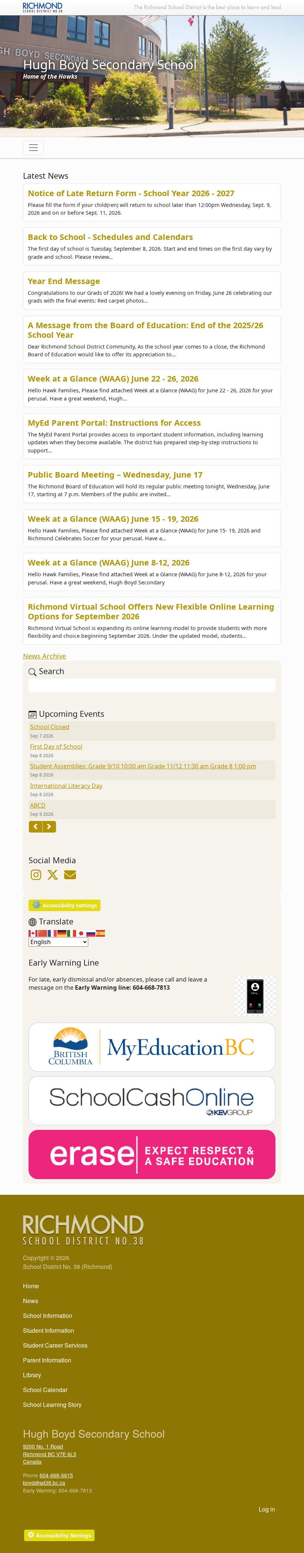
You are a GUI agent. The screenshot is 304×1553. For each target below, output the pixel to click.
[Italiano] (72, 933)
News (30, 1300)
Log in (267, 1509)
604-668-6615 (56, 1475)
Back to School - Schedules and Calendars (110, 236)
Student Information (48, 1330)
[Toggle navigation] (33, 147)
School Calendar (45, 1389)
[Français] (52, 933)
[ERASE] (152, 1156)
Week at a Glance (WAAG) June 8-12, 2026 (108, 562)
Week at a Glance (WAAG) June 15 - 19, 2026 (113, 518)
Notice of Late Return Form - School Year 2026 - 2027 (131, 193)
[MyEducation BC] (152, 1049)
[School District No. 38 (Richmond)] (42, 7)
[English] (33, 933)
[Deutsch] (62, 933)
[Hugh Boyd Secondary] (70, 877)
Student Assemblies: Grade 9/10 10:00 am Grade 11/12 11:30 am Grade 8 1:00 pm (143, 766)
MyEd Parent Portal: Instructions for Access (114, 422)
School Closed (49, 727)
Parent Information (47, 1360)
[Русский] (91, 933)
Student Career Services (55, 1345)
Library (32, 1375)
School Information (47, 1315)
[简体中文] (43, 933)
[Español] (101, 933)
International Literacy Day (66, 786)
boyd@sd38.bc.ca (44, 1482)
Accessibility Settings (64, 905)
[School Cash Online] (152, 1102)
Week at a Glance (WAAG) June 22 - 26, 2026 (113, 378)
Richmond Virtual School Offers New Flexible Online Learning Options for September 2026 (151, 611)
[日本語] (81, 933)
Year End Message (64, 281)
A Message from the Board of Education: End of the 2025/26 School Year (145, 330)
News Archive (44, 655)
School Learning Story (52, 1404)
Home (31, 1286)
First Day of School (56, 746)
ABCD (38, 805)
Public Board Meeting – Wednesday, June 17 (115, 474)
